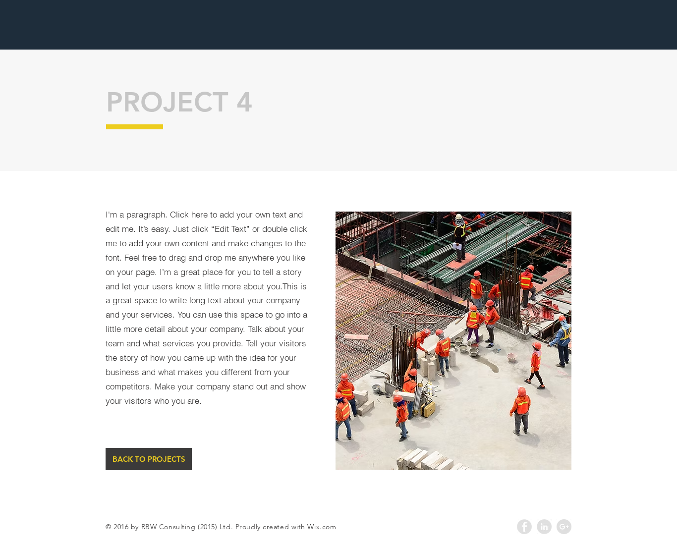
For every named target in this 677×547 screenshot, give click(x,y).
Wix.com (321, 526)
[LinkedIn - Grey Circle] (544, 526)
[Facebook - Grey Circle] (524, 526)
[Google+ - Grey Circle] (564, 526)
